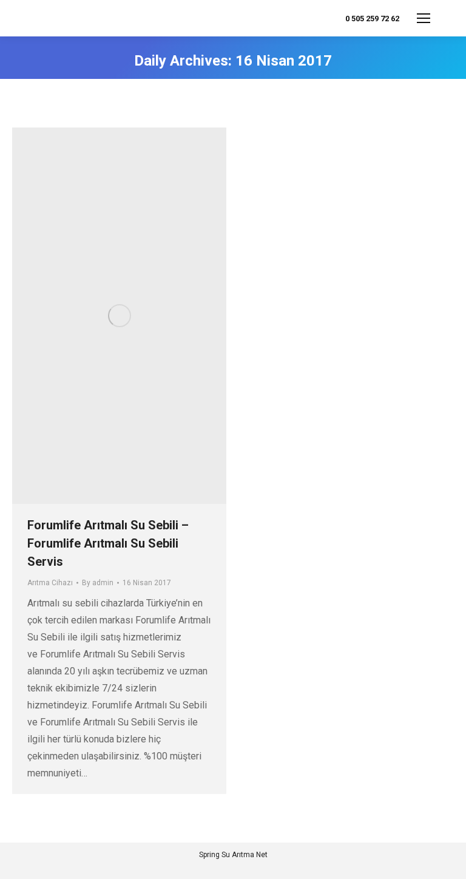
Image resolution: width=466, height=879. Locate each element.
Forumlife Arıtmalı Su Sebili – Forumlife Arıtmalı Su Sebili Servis (108, 543)
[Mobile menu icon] (423, 18)
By (97, 583)
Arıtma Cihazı (50, 583)
